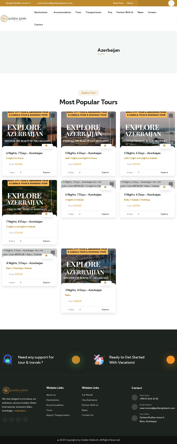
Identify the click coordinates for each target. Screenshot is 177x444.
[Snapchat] (151, 3)
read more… (20, 410)
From (11, 164)
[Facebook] (146, 3)
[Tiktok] (162, 3)
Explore (46, 172)
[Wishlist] (53, 116)
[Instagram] (157, 3)
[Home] (13, 18)
